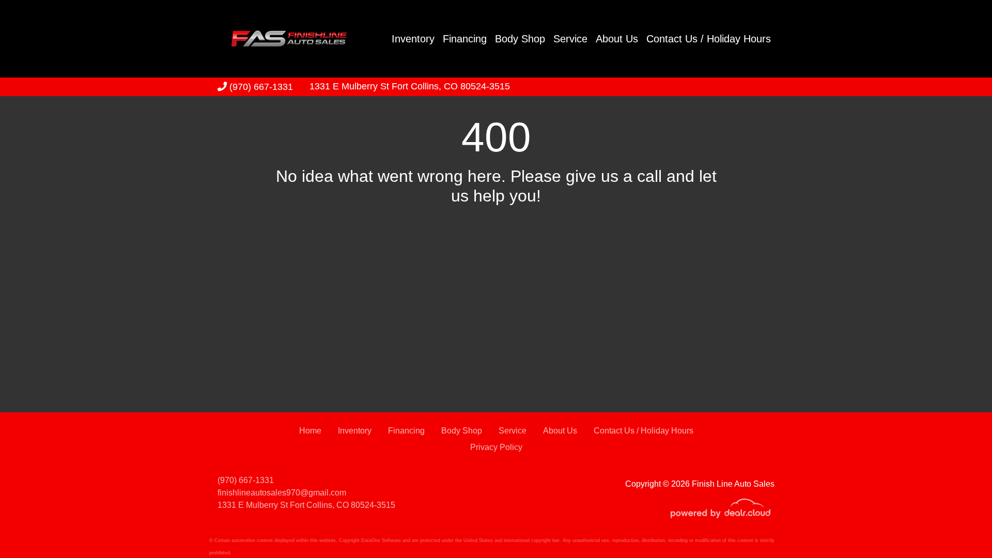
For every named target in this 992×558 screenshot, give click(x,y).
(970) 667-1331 (260, 86)
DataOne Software (381, 540)
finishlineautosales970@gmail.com (282, 492)
